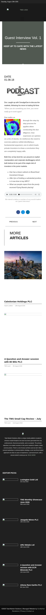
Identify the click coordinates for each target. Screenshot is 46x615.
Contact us (30, 611)
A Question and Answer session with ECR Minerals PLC (31, 567)
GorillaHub (41, 609)
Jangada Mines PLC (29, 520)
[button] (22, 19)
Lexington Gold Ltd (29, 480)
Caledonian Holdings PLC (18, 301)
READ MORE (32, 455)
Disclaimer (15, 611)
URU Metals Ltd (27, 545)
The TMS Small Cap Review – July (22, 419)
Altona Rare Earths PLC (31, 585)
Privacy (22, 611)
